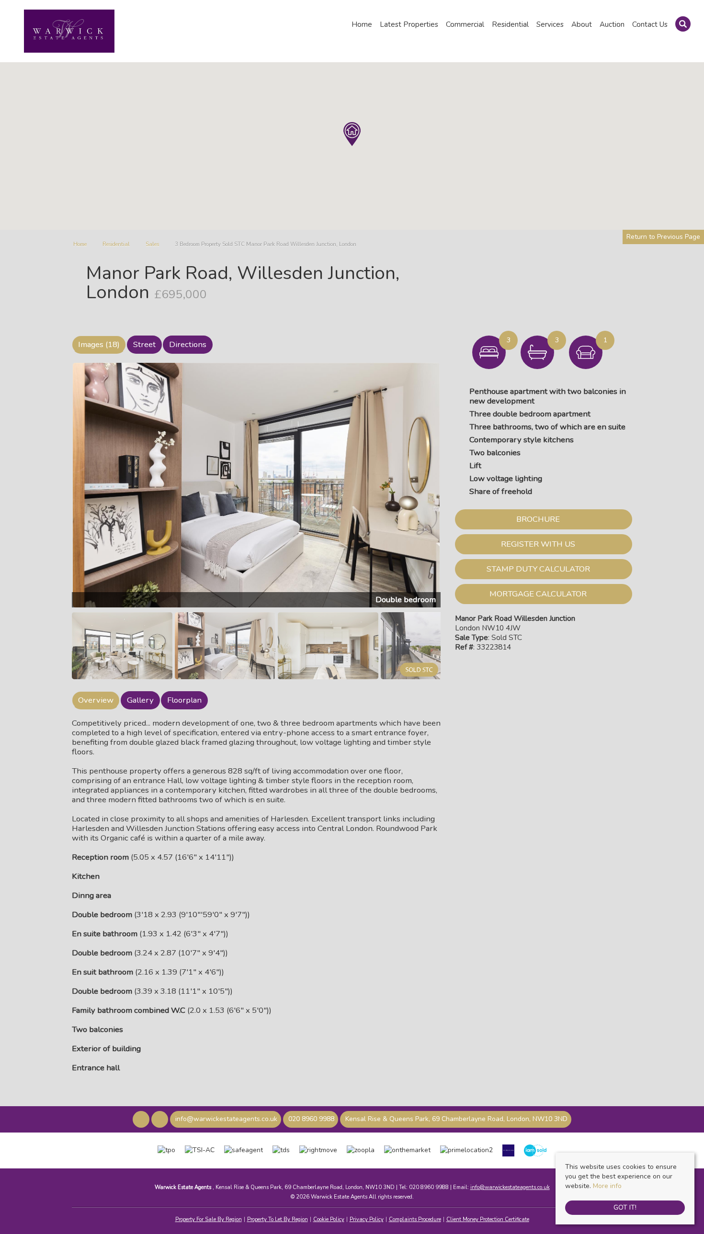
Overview (96, 700)
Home (362, 24)
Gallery (140, 700)
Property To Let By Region (277, 1219)
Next (459, 489)
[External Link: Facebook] (142, 1119)
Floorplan (184, 700)
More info (607, 1185)
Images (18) (99, 344)
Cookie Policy (328, 1219)
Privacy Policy (367, 1219)
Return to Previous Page (663, 236)
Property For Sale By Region (208, 1219)
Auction (612, 24)
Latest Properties (409, 24)
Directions (187, 344)
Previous (57, 489)
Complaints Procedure (415, 1219)
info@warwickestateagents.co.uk (510, 1187)
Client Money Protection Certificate (487, 1219)
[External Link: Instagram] (160, 1119)
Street (144, 344)
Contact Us (650, 24)
